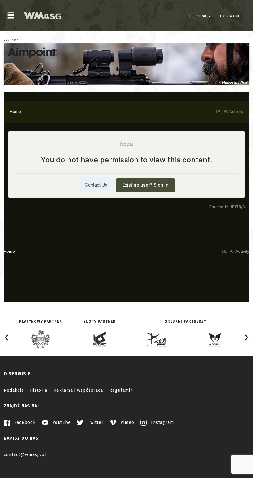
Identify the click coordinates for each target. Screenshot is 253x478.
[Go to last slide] (7, 337)
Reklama (11, 40)
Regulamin (121, 390)
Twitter (95, 422)
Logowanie (230, 16)
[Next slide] (246, 337)
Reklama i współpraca (78, 390)
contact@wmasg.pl (25, 454)
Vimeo (126, 422)
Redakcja (14, 390)
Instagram (162, 422)
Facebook (24, 422)
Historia (38, 390)
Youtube (61, 422)
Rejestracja (200, 16)
